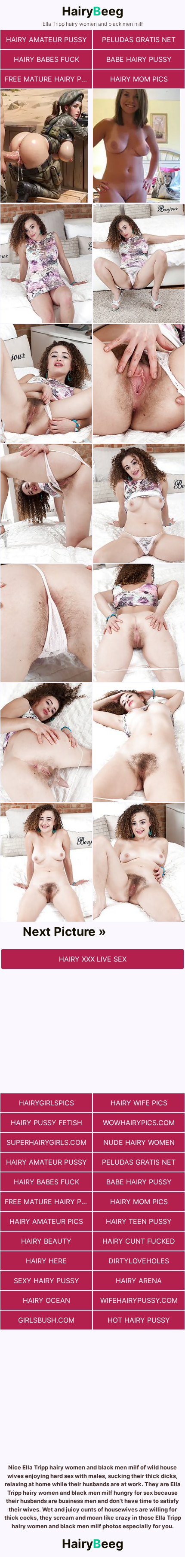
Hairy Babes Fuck (46, 59)
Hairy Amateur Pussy (46, 39)
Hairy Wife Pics (139, 1103)
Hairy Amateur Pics (46, 1221)
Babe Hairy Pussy (139, 59)
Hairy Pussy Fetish (46, 1122)
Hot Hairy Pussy (139, 1320)
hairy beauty (46, 1241)
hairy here (46, 1261)
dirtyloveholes (138, 1261)
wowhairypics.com (139, 1122)
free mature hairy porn (48, 79)
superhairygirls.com (46, 1142)
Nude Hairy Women (139, 1142)
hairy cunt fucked (138, 1241)
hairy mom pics (139, 79)
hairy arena (139, 1280)
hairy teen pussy (139, 1221)
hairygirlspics (46, 1103)
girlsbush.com (46, 1320)
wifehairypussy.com (139, 1300)
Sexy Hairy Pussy (46, 1280)
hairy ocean (46, 1300)
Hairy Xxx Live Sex (92, 959)
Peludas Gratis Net (139, 39)
